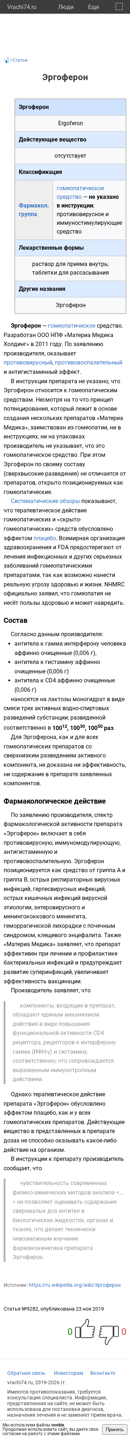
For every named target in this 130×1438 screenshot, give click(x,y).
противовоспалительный (88, 362)
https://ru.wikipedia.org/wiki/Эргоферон (75, 1285)
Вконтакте (102, 1373)
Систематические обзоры (45, 501)
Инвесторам (68, 1373)
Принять (115, 1429)
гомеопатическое (71, 325)
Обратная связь (26, 1373)
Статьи (20, 60)
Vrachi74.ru (21, 7)
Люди (66, 7)
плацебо (45, 538)
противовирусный (28, 362)
